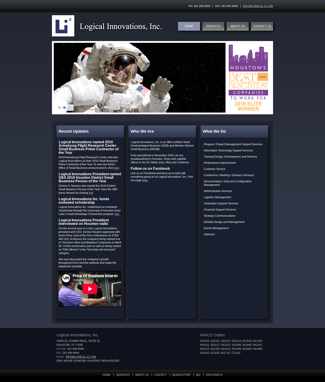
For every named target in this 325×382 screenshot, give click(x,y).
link (91, 192)
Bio (198, 374)
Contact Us (262, 26)
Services (213, 26)
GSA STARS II (214, 374)
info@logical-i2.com (258, 6)
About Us (237, 26)
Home (189, 26)
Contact (160, 374)
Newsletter (181, 374)
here (116, 167)
